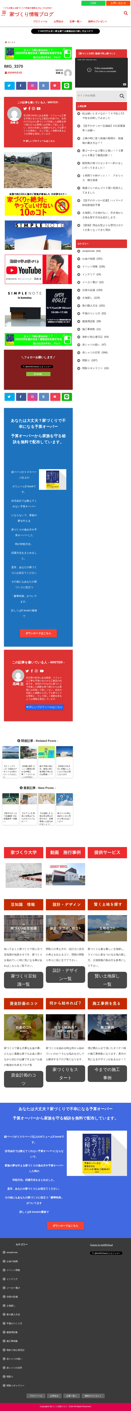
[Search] (121, 96)
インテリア (88, 274)
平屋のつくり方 (91, 313)
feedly (39, 374)
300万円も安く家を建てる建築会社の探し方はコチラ (66, 31)
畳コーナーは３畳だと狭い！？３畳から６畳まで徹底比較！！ (102, 153)
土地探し (87, 297)
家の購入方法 (90, 305)
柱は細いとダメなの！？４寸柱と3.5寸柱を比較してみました (103, 115)
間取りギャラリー (92, 368)
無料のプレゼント (97, 21)
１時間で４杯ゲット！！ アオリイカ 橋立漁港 (102, 178)
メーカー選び (90, 282)
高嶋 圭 (59, 73)
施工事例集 (88, 329)
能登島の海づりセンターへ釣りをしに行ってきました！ (102, 165)
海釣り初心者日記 (92, 336)
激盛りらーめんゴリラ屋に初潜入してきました (102, 190)
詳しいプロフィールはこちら (40, 141)
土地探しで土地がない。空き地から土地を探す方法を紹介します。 (102, 215)
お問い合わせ (118, 3)
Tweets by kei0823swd (101, 1245)
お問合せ (58, 21)
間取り (86, 360)
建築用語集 (88, 321)
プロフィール (40, 21)
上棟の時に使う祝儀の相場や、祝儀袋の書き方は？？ (102, 140)
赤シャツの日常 (91, 352)
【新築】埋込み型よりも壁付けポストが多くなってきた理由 (102, 227)
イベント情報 (90, 266)
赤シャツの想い (91, 344)
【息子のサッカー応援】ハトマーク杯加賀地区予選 (102, 202)
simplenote (88, 251)
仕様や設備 (88, 290)
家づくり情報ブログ (32, 14)
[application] (101, 73)
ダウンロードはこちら (38, 633)
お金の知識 (88, 258)
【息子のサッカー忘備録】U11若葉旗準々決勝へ (103, 128)
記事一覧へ (76, 21)
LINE (93, 3)
